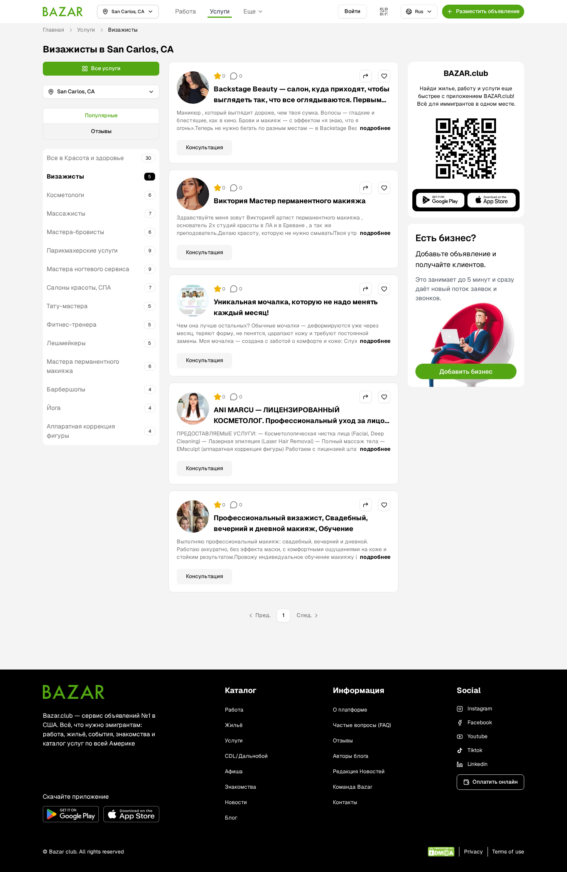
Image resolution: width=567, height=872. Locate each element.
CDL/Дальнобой (246, 755)
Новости (236, 802)
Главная (53, 29)
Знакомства (240, 786)
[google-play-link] (71, 814)
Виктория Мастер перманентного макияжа (290, 200)
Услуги (220, 11)
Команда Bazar (352, 786)
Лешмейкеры (66, 343)
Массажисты (66, 213)
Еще (249, 11)
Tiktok (475, 750)
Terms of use (508, 851)
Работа (185, 11)
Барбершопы (66, 389)
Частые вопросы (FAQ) (362, 725)
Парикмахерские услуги (82, 250)
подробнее (375, 128)
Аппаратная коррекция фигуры (81, 431)
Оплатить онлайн (495, 781)
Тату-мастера (67, 306)
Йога (54, 408)
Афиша (234, 771)
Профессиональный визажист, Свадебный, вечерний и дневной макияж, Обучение (291, 523)
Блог (231, 817)
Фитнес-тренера (71, 324)
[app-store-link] (131, 814)
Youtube (477, 736)
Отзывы (101, 131)
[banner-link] (466, 305)
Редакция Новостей (359, 771)
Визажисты (65, 176)
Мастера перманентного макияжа (83, 366)
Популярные (101, 115)
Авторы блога (350, 755)
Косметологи (65, 195)
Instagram (479, 708)
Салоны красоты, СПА (79, 287)
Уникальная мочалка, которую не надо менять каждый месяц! (296, 307)
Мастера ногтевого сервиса (88, 269)
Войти (352, 11)
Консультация (204, 147)
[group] (101, 124)
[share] (365, 76)
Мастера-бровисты (75, 232)
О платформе (350, 709)
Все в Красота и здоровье (85, 158)
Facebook (479, 722)
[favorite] (384, 76)
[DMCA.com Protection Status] (441, 852)
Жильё (234, 725)
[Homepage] (63, 11)
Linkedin (477, 764)
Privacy (473, 851)
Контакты (345, 802)
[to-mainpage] (74, 692)
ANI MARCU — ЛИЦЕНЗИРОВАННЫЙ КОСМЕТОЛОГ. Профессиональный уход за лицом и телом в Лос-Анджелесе (302, 420)
